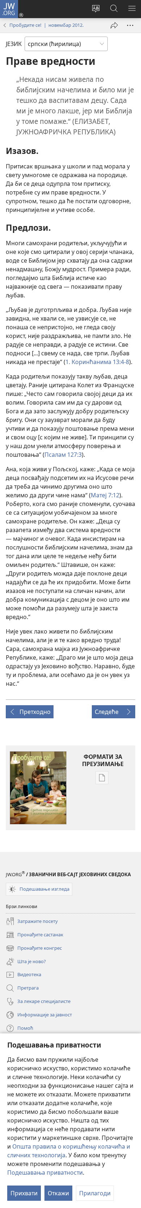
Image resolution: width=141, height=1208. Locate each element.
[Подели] (114, 25)
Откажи (58, 1193)
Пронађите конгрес (34, 949)
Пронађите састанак (34, 935)
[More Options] (130, 25)
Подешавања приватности (45, 1172)
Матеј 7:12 (105, 495)
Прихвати (24, 1193)
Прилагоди (95, 1193)
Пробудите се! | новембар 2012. (46, 25)
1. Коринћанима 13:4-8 (97, 362)
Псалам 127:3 (63, 455)
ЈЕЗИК (14, 44)
